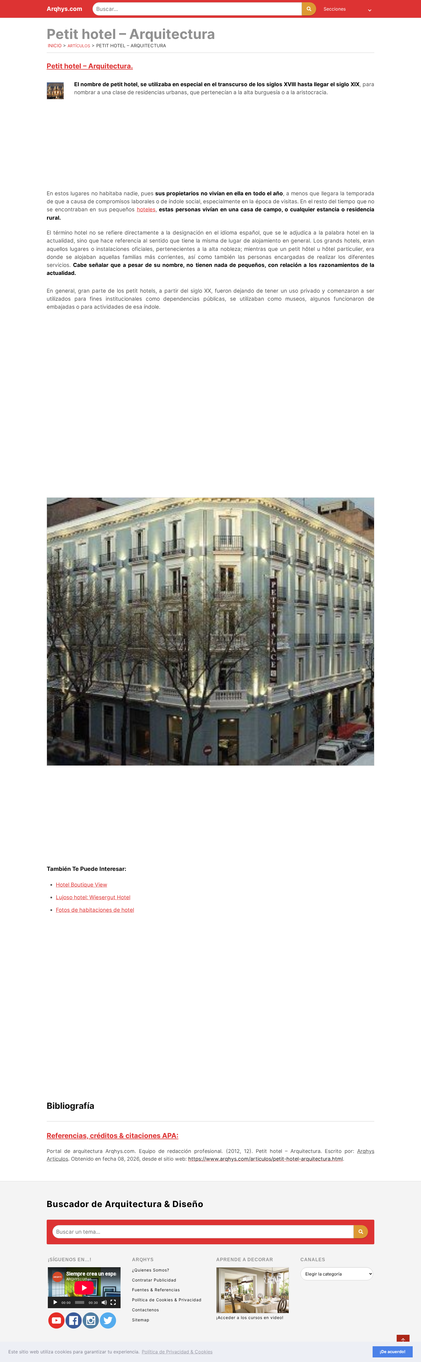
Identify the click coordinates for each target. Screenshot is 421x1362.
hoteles (146, 209)
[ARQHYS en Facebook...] (73, 1320)
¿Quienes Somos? (150, 1269)
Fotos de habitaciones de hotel (95, 910)
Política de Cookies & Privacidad (167, 1299)
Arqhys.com (64, 9)
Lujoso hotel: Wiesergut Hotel (93, 897)
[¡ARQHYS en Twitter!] (108, 1320)
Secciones (335, 9)
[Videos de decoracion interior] (56, 1320)
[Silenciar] (104, 1302)
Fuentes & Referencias (156, 1289)
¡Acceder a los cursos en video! (250, 1317)
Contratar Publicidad (154, 1280)
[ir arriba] (403, 1341)
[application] (84, 1287)
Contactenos (145, 1309)
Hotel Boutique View (81, 884)
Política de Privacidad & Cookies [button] (177, 1352)
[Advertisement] (210, 144)
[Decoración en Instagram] (90, 1320)
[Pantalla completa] (113, 1302)
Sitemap (140, 1319)
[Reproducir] (55, 1302)
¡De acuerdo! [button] (393, 1351)
